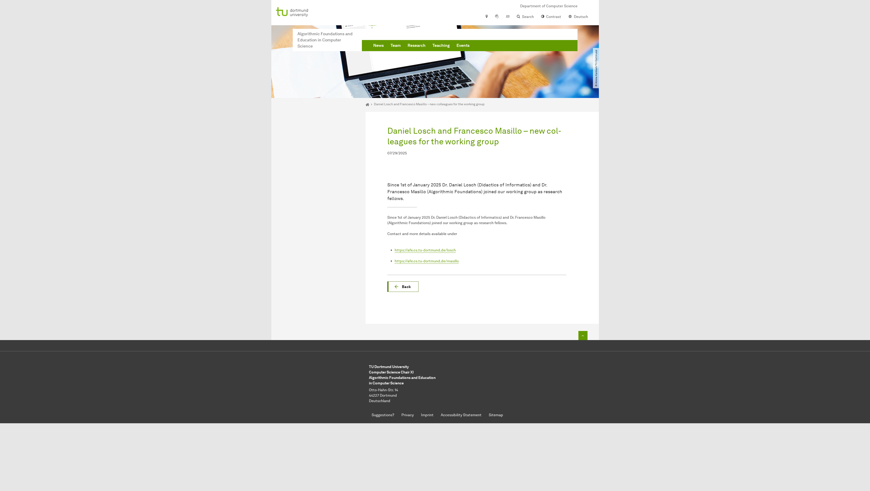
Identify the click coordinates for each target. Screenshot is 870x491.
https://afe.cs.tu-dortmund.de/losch (425, 250)
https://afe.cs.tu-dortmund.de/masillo (427, 261)
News (378, 45)
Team (396, 45)
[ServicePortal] (496, 16)
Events (462, 45)
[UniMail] (507, 16)
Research (417, 45)
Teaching (441, 45)
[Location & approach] (486, 16)
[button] (403, 286)
